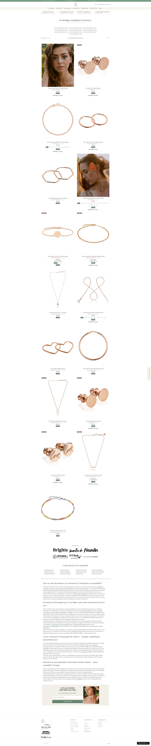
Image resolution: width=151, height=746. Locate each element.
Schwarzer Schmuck (97, 573)
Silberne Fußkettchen (65, 572)
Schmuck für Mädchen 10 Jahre (61, 28)
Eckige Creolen (79, 573)
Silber (87, 645)
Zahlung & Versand (87, 728)
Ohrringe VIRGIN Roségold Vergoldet (93, 421)
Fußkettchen (100, 726)
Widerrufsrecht (86, 726)
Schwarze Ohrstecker (65, 573)
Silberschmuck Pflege (74, 726)
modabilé (46, 743)
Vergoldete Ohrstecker (49, 573)
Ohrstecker (100, 587)
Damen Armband (86, 610)
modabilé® (75, 4)
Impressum (86, 725)
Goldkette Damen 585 (81, 570)
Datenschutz (86, 723)
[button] (149, 373)
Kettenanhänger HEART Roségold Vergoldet (58, 421)
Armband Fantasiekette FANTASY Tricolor (57, 530)
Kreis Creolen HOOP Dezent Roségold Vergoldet (93, 142)
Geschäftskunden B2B (74, 731)
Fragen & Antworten (73, 723)
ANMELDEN (67, 701)
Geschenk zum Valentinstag (51, 626)
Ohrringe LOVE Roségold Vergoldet (58, 475)
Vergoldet (95, 645)
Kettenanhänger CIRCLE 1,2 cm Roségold (57, 312)
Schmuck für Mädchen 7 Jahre (75, 34)
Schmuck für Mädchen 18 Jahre (75, 32)
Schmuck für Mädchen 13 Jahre (90, 28)
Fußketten (70, 612)
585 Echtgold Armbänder (98, 572)
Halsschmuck (59, 588)
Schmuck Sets (85, 588)
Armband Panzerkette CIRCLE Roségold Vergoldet (58, 256)
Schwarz (82, 645)
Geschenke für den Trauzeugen (60, 624)
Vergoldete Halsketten (81, 572)
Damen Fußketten (69, 588)
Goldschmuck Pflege (74, 725)
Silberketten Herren (48, 570)
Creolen (46, 588)
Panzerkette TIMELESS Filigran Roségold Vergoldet (93, 198)
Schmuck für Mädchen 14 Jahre (61, 30)
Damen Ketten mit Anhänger (59, 612)
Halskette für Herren (77, 631)
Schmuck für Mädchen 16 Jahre (90, 30)
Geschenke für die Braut (80, 624)
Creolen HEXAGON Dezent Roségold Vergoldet (57, 198)
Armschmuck (100, 725)
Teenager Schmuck (48, 572)
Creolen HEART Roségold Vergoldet (57, 368)
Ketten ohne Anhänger (97, 570)
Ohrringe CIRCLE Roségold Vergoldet (93, 88)
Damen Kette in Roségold (79, 593)
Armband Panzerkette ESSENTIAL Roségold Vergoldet (58, 142)
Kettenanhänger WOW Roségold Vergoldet (93, 475)
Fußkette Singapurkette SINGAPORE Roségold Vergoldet (93, 256)
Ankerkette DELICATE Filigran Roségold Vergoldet (93, 312)
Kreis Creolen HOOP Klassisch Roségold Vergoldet (93, 368)
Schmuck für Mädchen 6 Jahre (89, 32)
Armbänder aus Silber (86, 652)
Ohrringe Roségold (64, 570)
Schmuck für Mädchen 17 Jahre (61, 32)
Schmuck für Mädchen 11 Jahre (75, 28)
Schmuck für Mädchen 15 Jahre (75, 30)
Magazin (71, 728)
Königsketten (79, 679)
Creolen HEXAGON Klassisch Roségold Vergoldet (58, 88)
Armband (52, 588)
